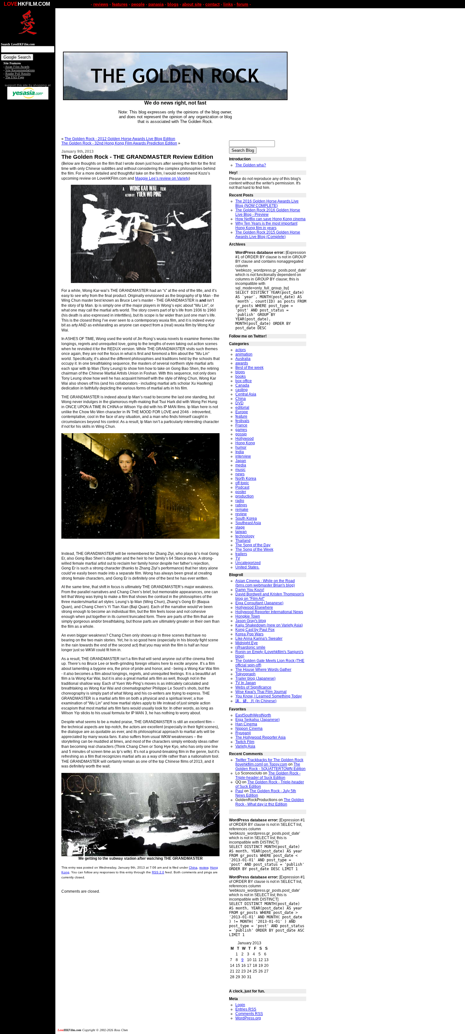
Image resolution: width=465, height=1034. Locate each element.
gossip (241, 434)
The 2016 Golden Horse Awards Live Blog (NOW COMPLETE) (267, 203)
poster (240, 492)
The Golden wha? (250, 165)
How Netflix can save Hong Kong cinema (270, 219)
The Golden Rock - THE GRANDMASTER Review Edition (137, 157)
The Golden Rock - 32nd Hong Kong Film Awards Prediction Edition (119, 143)
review (203, 867)
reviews (100, 4)
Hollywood (244, 438)
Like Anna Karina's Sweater (258, 638)
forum (242, 4)
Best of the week (249, 367)
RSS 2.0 (158, 872)
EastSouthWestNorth (253, 715)
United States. (247, 567)
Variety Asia (245, 746)
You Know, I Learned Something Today (268, 696)
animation (243, 354)
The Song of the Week (254, 549)
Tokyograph (245, 674)
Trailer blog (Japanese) (255, 678)
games (241, 429)
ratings (241, 505)
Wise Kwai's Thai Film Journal (261, 692)
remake (241, 509)
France (241, 425)
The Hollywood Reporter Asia (260, 737)
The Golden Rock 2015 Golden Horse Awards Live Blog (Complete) (267, 234)
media (240, 465)
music (240, 469)
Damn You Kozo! (249, 590)
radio (239, 500)
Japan (240, 461)
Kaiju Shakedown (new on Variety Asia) (269, 625)
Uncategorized (248, 563)
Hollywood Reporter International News (269, 612)
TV (237, 558)
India (239, 452)
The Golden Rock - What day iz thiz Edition (269, 802)
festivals (242, 421)
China (193, 867)
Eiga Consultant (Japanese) (259, 603)
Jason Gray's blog (250, 621)
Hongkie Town (247, 616)
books (240, 376)
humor (240, 447)
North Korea (245, 478)
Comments (249, 1014)
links (228, 4)
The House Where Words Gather (263, 669)
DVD (239, 403)
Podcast (242, 487)
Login (240, 1005)
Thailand (243, 540)
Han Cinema (246, 724)
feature (241, 416)
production (244, 496)
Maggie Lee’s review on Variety (162, 178)
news (240, 474)
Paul (239, 791)
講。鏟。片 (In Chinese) (255, 701)
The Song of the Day (252, 545)
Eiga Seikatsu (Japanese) (257, 719)
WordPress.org (248, 1018)
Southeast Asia (248, 523)
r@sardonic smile (250, 647)
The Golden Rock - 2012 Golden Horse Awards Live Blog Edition (120, 139)
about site (192, 4)
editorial (242, 407)
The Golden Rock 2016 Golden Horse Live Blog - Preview (267, 212)
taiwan (241, 532)
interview (243, 456)
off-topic (242, 483)
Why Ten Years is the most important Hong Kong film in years (266, 225)
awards (241, 363)
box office (243, 381)
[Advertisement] (28, 199)
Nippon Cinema (249, 728)
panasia (156, 4)
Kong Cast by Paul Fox (255, 629)
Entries (245, 1009)
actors (240, 350)
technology (244, 536)
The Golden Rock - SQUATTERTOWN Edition (270, 766)
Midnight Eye (246, 643)
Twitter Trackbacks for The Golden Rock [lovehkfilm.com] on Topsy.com (269, 762)
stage (240, 527)
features (119, 4)
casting (241, 390)
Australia (243, 358)
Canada (242, 385)
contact (212, 4)
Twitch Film (244, 742)
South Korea (246, 518)
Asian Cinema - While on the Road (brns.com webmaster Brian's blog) (265, 583)
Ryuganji (243, 733)
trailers (241, 554)
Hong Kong (245, 443)
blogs (172, 4)
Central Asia (245, 394)
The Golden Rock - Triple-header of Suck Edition (268, 775)
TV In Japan (245, 683)
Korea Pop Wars (249, 634)
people (138, 4)
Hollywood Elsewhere (254, 607)
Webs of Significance (253, 687)
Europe (241, 412)
